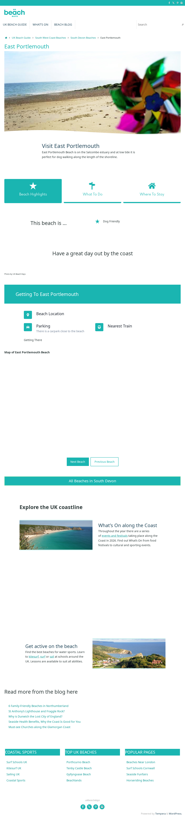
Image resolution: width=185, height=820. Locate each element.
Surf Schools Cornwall (140, 768)
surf (42, 657)
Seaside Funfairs (137, 774)
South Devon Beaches (83, 37)
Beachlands (74, 780)
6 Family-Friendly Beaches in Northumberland (39, 706)
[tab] (33, 191)
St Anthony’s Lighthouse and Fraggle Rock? (37, 711)
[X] (173, 3)
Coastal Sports (16, 780)
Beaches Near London (140, 762)
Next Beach (77, 462)
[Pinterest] (177, 3)
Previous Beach (105, 462)
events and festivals (115, 536)
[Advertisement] (92, 595)
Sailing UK (13, 774)
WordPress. (175, 813)
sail (52, 657)
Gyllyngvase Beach (78, 774)
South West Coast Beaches (50, 37)
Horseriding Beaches (140, 780)
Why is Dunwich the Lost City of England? (35, 716)
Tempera (160, 813)
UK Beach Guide (21, 37)
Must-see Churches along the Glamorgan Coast (39, 727)
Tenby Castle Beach (79, 768)
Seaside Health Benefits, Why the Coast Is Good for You (45, 722)
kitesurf (34, 657)
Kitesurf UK (14, 768)
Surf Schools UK (17, 762)
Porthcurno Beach (78, 762)
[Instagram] (182, 3)
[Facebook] (169, 3)
